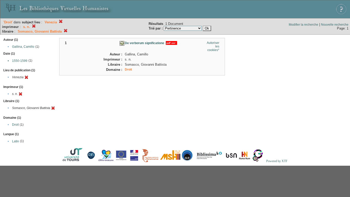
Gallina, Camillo (23, 46)
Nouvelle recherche (334, 24)
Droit (15, 124)
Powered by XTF (276, 161)
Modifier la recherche (303, 24)
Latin (15, 141)
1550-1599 (19, 61)
